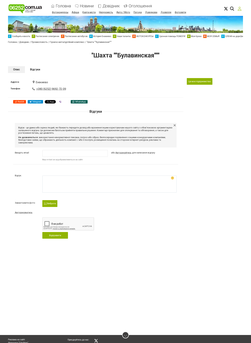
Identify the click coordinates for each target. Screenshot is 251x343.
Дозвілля (166, 12)
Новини (87, 6)
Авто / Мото (123, 12)
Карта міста (89, 12)
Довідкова (151, 12)
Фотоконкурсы (60, 12)
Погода (138, 12)
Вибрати (51, 203)
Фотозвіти (180, 12)
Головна (63, 6)
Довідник (111, 6)
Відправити (55, 235)
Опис (16, 69)
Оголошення (140, 6)
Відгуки (35, 69)
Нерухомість (106, 12)
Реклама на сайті (16, 339)
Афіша (75, 12)
